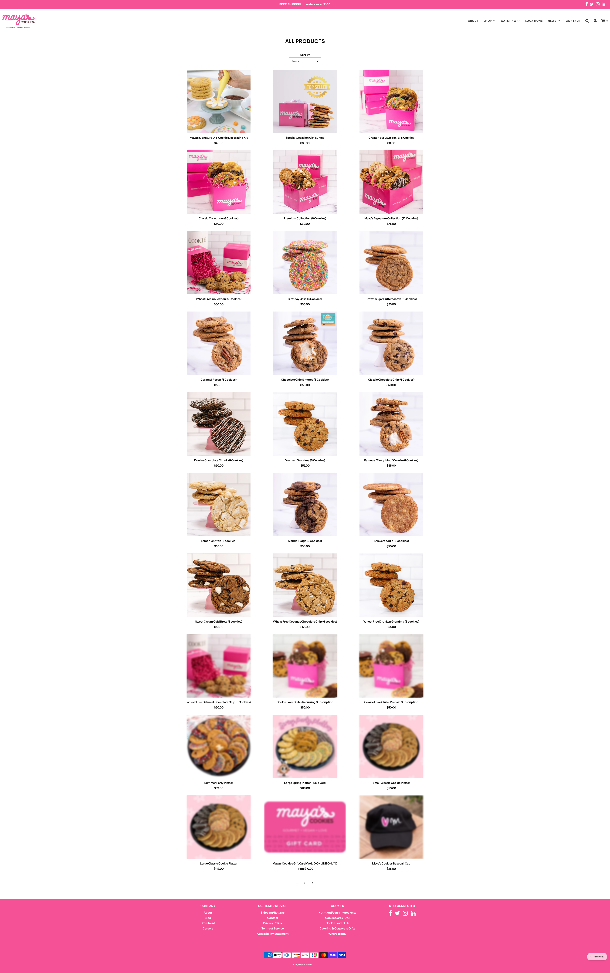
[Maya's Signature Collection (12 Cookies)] (391, 182)
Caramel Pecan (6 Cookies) (219, 379)
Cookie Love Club (337, 923)
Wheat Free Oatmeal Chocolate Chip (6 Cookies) (218, 702)
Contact (272, 918)
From (305, 869)
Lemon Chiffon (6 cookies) (218, 541)
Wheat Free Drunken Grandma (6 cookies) (391, 621)
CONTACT (573, 21)
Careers (208, 928)
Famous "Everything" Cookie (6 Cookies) (391, 460)
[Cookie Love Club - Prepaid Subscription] (391, 666)
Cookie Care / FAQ (337, 918)
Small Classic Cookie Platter (391, 783)
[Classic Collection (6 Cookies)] (218, 182)
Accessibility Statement (272, 934)
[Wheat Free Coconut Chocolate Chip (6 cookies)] (305, 585)
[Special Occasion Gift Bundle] (305, 101)
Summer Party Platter (218, 783)
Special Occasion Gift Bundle (305, 137)
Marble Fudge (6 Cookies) (305, 541)
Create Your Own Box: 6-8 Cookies (391, 137)
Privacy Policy (272, 923)
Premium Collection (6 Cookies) (305, 218)
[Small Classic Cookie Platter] (391, 746)
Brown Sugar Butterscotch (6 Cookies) (391, 299)
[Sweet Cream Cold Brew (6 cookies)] (218, 585)
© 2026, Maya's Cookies (301, 964)
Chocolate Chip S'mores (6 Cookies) (305, 379)
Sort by (305, 55)
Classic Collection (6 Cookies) (219, 218)
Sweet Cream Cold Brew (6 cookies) (218, 621)
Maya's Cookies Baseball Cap (391, 863)
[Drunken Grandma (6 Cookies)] (305, 424)
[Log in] (595, 21)
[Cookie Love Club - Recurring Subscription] (305, 666)
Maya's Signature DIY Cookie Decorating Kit (219, 137)
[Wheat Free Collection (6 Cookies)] (218, 262)
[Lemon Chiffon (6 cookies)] (218, 504)
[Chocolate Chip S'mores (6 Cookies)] (305, 343)
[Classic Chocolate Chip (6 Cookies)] (391, 343)
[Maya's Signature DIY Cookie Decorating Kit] (218, 101)
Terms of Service (272, 928)
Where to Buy (337, 934)
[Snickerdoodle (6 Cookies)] (391, 504)
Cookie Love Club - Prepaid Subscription (391, 702)
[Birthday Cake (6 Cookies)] (305, 262)
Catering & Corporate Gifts (337, 928)
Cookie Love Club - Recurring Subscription (305, 702)
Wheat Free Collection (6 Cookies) (219, 299)
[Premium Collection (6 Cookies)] (305, 182)
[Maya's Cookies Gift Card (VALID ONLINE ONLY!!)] (305, 827)
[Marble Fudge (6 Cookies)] (305, 504)
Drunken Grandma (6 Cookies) (305, 460)
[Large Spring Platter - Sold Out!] (305, 746)
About (208, 912)
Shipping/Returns (273, 912)
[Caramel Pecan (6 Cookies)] (218, 343)
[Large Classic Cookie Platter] (218, 827)
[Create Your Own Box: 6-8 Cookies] (391, 101)
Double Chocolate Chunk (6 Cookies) (218, 460)
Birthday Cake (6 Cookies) (305, 299)
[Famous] (391, 424)
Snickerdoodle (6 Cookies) (391, 541)
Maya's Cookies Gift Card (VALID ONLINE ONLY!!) (305, 863)
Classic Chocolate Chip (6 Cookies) (391, 379)
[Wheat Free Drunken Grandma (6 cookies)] (391, 585)
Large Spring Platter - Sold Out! (305, 783)
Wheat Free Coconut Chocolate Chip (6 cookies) (305, 621)
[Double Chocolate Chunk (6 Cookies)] (218, 424)
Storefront (208, 923)
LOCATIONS (534, 21)
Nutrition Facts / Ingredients (337, 912)
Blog (208, 918)
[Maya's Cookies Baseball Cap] (391, 827)
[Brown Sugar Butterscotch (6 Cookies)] (391, 262)
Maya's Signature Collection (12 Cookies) (391, 218)
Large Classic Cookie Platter (218, 863)
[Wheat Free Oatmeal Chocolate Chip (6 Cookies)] (218, 666)
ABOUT (473, 21)
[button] (305, 61)
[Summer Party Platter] (218, 746)
